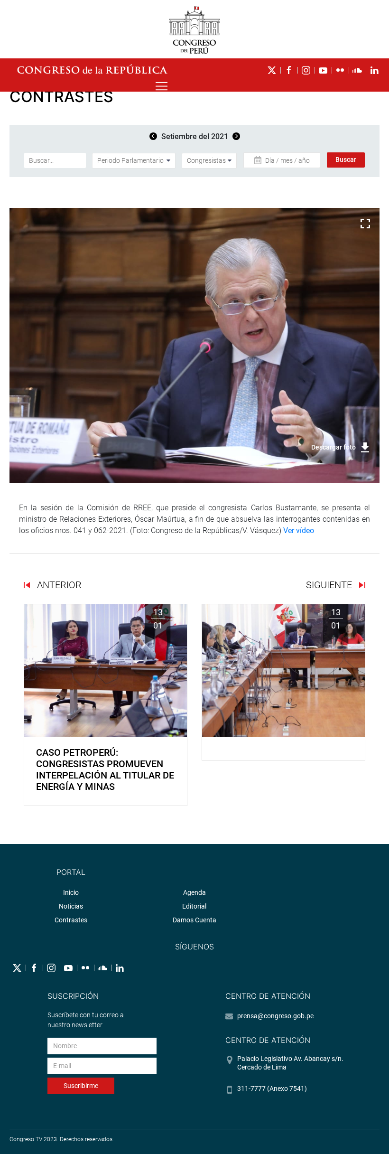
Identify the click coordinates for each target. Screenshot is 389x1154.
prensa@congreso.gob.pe (275, 1016)
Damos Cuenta (194, 920)
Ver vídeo (298, 530)
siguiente (330, 585)
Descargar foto (333, 447)
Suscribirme (81, 1085)
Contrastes (71, 920)
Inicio (71, 892)
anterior (58, 585)
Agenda (194, 892)
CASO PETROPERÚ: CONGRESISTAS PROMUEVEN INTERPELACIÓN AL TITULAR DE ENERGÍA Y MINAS (105, 769)
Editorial (194, 906)
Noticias (71, 906)
